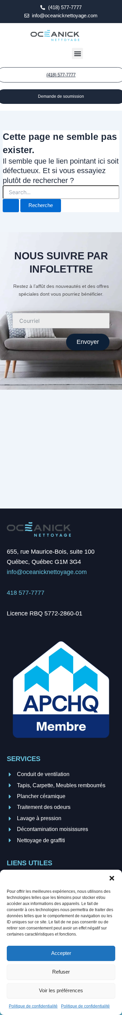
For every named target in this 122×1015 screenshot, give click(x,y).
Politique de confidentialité (33, 1006)
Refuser (61, 972)
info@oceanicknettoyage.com (47, 572)
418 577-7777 (25, 592)
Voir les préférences (61, 990)
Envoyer (88, 341)
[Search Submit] (11, 205)
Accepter (61, 953)
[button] (111, 878)
